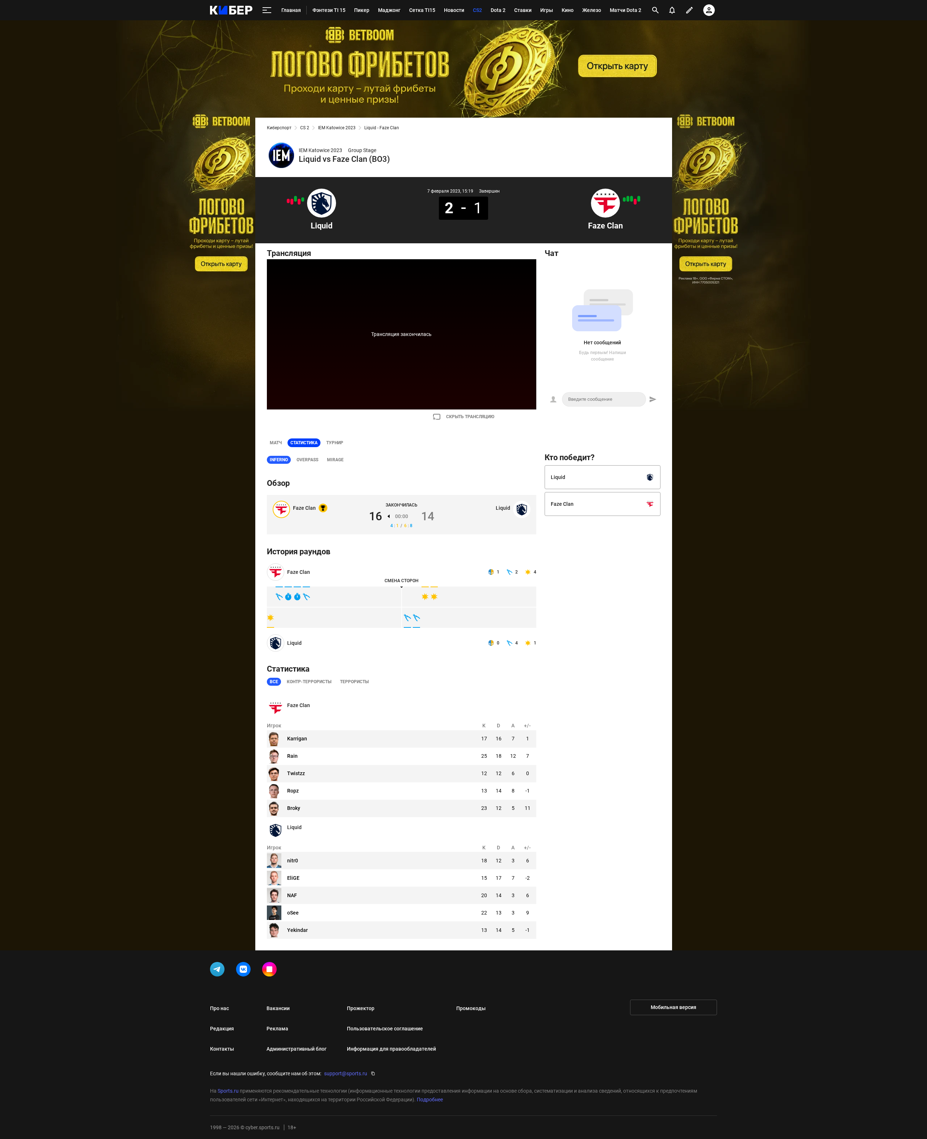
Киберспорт (279, 127)
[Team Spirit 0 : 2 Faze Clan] (631, 199)
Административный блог (297, 1049)
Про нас (219, 1008)
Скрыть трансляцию (470, 416)
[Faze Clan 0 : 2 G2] (635, 202)
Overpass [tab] (307, 459)
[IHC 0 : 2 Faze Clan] (638, 199)
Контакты (222, 1049)
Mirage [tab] (335, 459)
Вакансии (278, 1008)
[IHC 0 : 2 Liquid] (295, 199)
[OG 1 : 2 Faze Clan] (624, 199)
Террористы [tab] (354, 681)
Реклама (277, 1028)
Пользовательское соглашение (385, 1028)
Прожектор (360, 1008)
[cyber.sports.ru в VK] (244, 970)
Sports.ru (228, 1091)
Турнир (334, 442)
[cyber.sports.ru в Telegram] (218, 970)
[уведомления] (672, 10)
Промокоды (471, 1008)
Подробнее (430, 1099)
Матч (276, 442)
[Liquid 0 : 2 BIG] (291, 202)
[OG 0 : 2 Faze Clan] (627, 199)
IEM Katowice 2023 (337, 127)
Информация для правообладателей (391, 1049)
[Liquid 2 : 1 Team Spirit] (302, 199)
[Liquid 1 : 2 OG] (288, 201)
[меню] (267, 10)
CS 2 (304, 127)
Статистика (304, 442)
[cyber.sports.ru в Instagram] (271, 970)
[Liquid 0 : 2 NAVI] (299, 202)
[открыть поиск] (655, 10)
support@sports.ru (345, 1073)
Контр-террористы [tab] (309, 681)
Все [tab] (274, 681)
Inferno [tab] (279, 459)
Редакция (222, 1028)
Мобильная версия (673, 1007)
